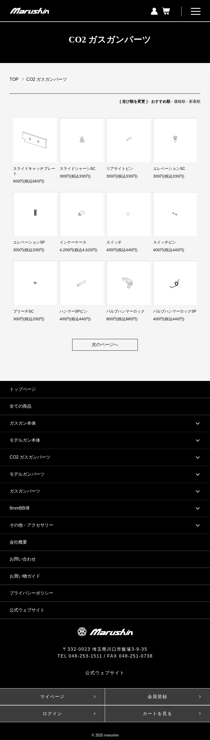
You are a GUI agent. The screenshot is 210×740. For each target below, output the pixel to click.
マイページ (52, 696)
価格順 (179, 101)
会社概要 (18, 542)
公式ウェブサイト (27, 610)
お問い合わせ (23, 559)
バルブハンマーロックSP (174, 311)
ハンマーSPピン (74, 311)
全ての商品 (20, 406)
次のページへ (105, 344)
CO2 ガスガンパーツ (46, 79)
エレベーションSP (29, 242)
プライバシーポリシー (31, 593)
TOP (14, 79)
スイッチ (114, 242)
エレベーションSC (169, 168)
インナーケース (73, 242)
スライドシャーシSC (77, 168)
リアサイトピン (119, 168)
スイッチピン (164, 242)
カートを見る (157, 713)
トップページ (23, 389)
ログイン (52, 713)
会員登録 (157, 696)
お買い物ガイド (25, 576)
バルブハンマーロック (125, 311)
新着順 (194, 101)
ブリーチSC (23, 311)
